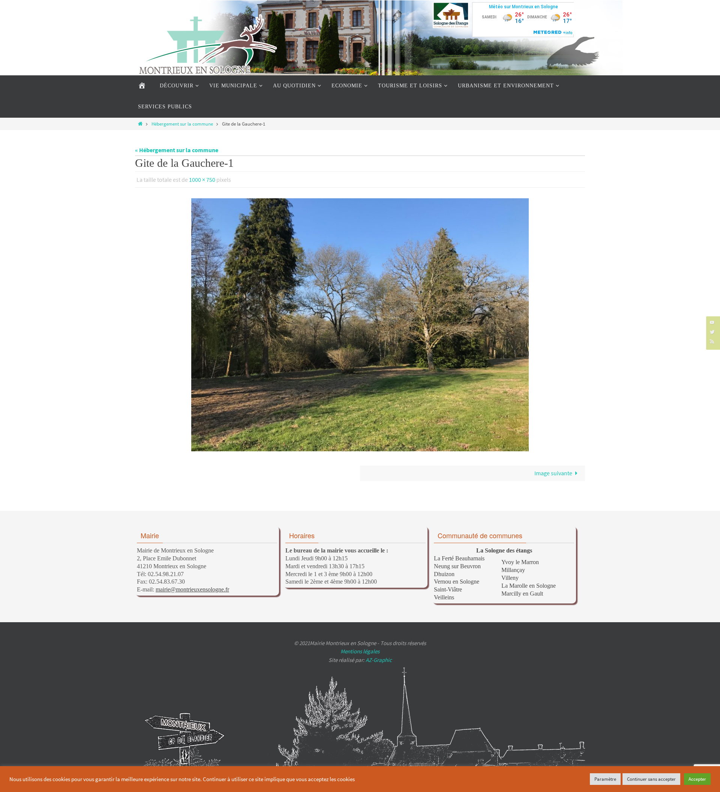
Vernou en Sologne (456, 581)
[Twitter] (712, 331)
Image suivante (553, 473)
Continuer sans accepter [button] (651, 779)
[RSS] (712, 341)
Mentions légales (360, 651)
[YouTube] (712, 322)
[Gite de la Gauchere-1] (360, 324)
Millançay (513, 570)
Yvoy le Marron (520, 562)
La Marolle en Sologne (528, 585)
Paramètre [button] (605, 779)
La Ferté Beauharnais (459, 558)
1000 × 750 (202, 179)
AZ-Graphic (378, 659)
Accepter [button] (697, 779)
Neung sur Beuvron (457, 566)
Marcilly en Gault (522, 593)
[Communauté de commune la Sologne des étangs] (451, 15)
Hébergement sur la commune (182, 124)
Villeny (510, 578)
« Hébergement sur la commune (176, 150)
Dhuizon (444, 574)
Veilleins (444, 597)
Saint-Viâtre (448, 589)
